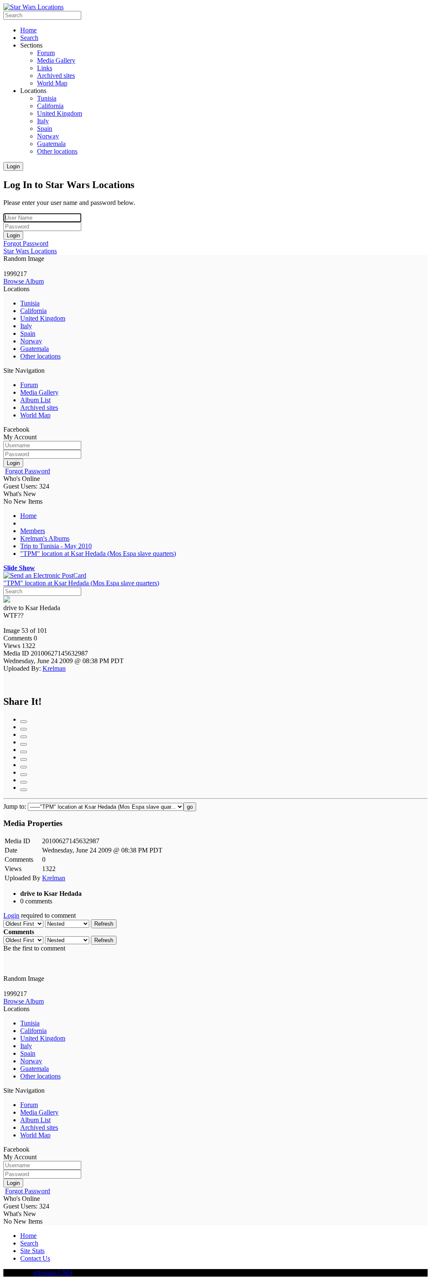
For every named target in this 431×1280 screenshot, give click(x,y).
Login (13, 166)
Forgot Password (25, 243)
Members (32, 530)
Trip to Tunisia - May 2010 (56, 546)
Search (29, 1243)
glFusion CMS (52, 1272)
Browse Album (23, 281)
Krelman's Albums (44, 538)
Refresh (103, 924)
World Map (35, 415)
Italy (26, 325)
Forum (29, 384)
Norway (31, 341)
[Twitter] (23, 782)
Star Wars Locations (30, 251)
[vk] (23, 790)
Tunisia (30, 303)
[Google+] (23, 729)
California (33, 310)
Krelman (54, 668)
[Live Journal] (23, 744)
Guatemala (34, 348)
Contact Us (35, 1258)
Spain (27, 333)
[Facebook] (23, 721)
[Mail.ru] (23, 752)
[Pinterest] (23, 767)
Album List (35, 400)
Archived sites (39, 407)
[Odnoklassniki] (23, 759)
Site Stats (32, 1250)
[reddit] (23, 774)
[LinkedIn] (23, 737)
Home (28, 515)
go (190, 807)
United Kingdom (42, 318)
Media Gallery (39, 392)
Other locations (40, 356)
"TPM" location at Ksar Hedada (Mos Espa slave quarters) (98, 553)
